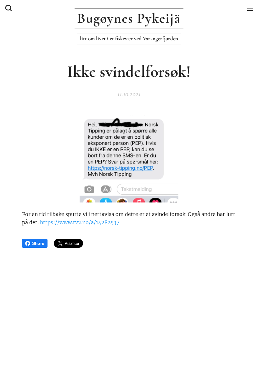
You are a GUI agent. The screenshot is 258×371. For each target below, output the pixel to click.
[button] (8, 8)
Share (38, 243)
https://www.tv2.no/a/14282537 (79, 222)
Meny (250, 8)
